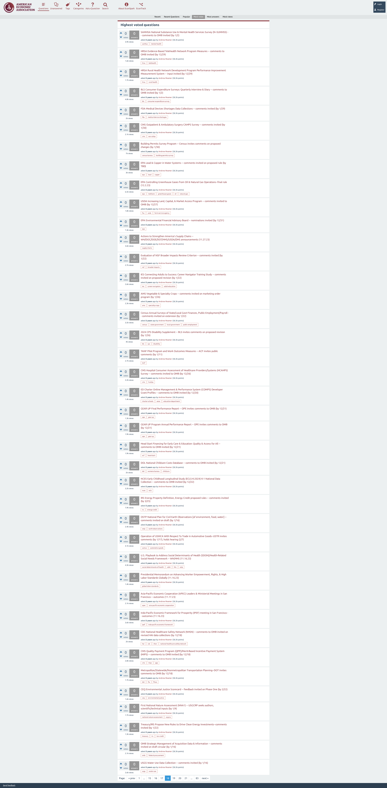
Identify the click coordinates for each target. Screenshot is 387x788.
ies (143, 286)
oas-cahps (152, 136)
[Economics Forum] (19, 7)
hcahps (150, 382)
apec (144, 605)
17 (161, 778)
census (144, 325)
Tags (68, 8)
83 (197, 778)
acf (143, 455)
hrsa (143, 63)
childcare (166, 471)
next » (205, 778)
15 (149, 778)
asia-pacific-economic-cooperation (161, 605)
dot (143, 682)
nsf (143, 267)
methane (151, 194)
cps (149, 344)
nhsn (155, 644)
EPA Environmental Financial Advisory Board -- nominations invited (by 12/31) (182, 220)
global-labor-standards (150, 586)
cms (143, 136)
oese (158, 401)
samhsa (145, 44)
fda (143, 117)
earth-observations (156, 529)
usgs (143, 771)
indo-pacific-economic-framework (160, 624)
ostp (143, 529)
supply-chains (147, 248)
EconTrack (141, 8)
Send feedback (9, 785)
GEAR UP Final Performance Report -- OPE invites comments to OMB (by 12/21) (184, 408)
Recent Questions (171, 17)
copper (157, 175)
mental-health (156, 44)
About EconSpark (126, 8)
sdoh (169, 567)
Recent (157, 17)
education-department (171, 401)
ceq (143, 698)
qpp (156, 663)
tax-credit (160, 736)
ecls (150, 490)
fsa (143, 213)
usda (149, 213)
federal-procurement (156, 755)
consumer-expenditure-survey (158, 101)
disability (156, 344)
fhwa (155, 682)
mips (150, 663)
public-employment (190, 325)
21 (186, 778)
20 (180, 778)
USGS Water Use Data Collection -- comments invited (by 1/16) (174, 762)
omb (143, 755)
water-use (152, 771)
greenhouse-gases (164, 194)
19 (173, 778)
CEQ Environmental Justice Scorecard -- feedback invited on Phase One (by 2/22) (184, 689)
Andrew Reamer (165, 40)
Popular (186, 17)
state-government (157, 325)
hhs (175, 567)
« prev (131, 778)
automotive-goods (156, 548)
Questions (43, 8)
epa (143, 175)
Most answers (213, 17)
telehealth (152, 63)
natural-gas (184, 194)
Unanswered (56, 8)
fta (149, 682)
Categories (78, 8)
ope (143, 417)
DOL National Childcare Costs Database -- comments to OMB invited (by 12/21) (183, 462)
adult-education (169, 286)
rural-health (153, 82)
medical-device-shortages (157, 117)
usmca (144, 548)
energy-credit (152, 510)
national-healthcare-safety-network (173, 644)
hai (143, 644)
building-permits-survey (164, 155)
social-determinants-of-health (153, 567)
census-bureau (147, 155)
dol (143, 471)
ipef (143, 624)
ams (143, 305)
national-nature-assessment (152, 717)
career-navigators (154, 286)
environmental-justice (156, 698)
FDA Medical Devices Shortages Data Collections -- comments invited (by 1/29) (183, 108)
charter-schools (147, 401)
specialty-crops (153, 305)
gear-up (151, 417)
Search (105, 8)
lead (149, 175)
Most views (228, 17)
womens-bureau (153, 471)
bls (143, 101)
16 (155, 778)
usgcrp (168, 717)
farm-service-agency (161, 213)
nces (143, 490)
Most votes (198, 17)
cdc (149, 644)
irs (143, 510)
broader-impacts (154, 267)
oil (175, 194)
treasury (145, 736)
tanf (143, 363)
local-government (173, 325)
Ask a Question (93, 8)
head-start (151, 455)
